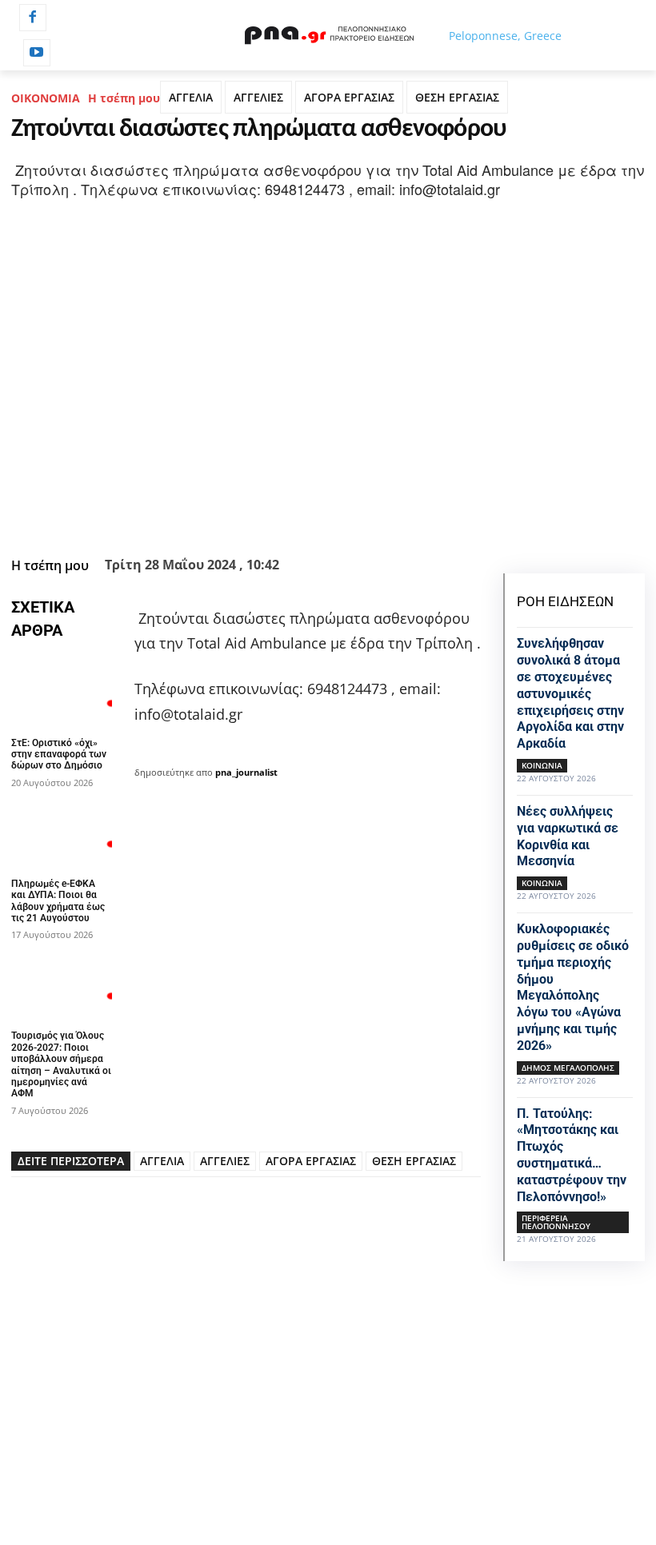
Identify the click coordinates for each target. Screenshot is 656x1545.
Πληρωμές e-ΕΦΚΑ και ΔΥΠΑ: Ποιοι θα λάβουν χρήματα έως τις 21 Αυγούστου (58, 901)
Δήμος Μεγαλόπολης (568, 1067)
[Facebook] (32, 17)
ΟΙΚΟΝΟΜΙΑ (45, 98)
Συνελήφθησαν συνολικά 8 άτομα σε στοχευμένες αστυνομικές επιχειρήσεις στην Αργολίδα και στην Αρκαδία (570, 693)
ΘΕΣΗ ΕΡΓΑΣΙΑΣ (457, 97)
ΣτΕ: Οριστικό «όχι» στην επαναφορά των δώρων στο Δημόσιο (58, 754)
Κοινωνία (542, 765)
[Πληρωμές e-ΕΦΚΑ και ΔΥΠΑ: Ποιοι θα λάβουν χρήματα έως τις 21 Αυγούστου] (61, 832)
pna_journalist (246, 772)
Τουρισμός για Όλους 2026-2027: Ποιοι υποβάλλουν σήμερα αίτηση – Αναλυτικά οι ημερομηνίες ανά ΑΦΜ (61, 1064)
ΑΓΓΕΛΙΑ (191, 97)
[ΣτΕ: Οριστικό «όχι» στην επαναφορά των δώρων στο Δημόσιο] (61, 692)
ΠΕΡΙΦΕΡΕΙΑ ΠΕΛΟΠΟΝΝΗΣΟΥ (556, 1222)
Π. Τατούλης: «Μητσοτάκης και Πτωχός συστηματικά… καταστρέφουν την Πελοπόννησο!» (571, 1155)
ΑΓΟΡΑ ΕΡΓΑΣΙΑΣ (349, 97)
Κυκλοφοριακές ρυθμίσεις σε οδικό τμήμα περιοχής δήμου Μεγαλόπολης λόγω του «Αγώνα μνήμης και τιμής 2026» (573, 987)
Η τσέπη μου (124, 98)
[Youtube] (36, 52)
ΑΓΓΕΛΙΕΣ (258, 97)
